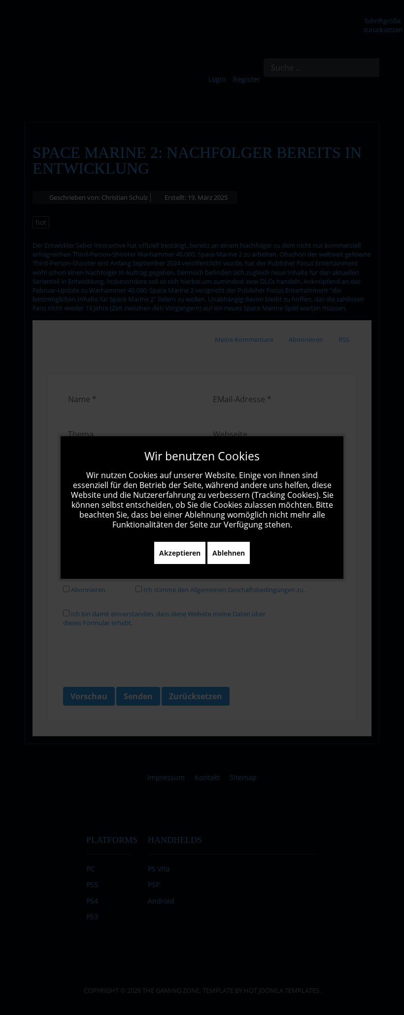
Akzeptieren (180, 553)
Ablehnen (228, 553)
